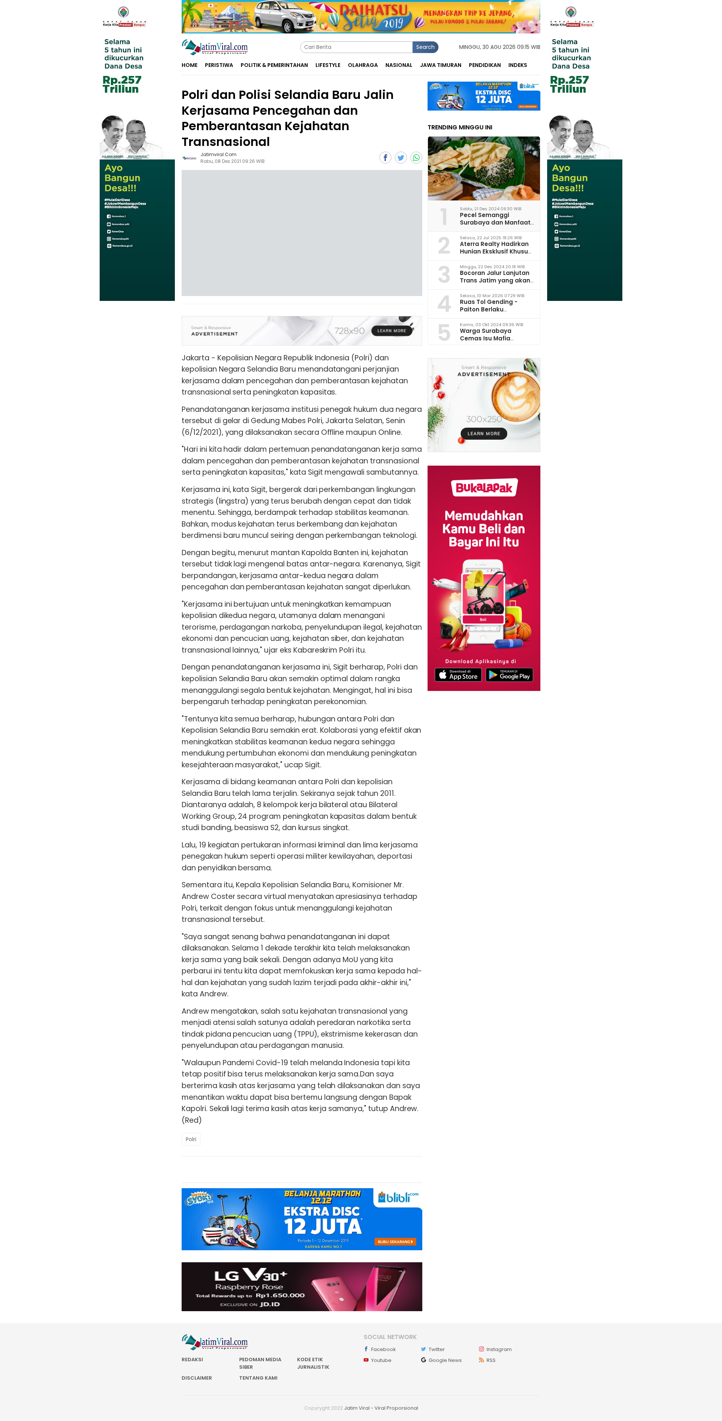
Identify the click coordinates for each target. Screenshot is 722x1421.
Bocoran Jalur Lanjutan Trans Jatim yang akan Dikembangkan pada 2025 (495, 284)
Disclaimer (197, 1378)
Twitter (437, 1349)
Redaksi (192, 1359)
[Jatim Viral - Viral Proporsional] (215, 46)
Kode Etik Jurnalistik (313, 1363)
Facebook (383, 1349)
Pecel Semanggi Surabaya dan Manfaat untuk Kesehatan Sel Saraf (495, 226)
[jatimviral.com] (189, 157)
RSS (491, 1360)
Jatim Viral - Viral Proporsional (381, 1408)
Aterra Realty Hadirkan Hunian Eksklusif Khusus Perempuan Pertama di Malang (495, 255)
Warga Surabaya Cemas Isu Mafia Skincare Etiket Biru (488, 338)
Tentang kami (258, 1378)
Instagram (499, 1349)
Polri (191, 1139)
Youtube (381, 1360)
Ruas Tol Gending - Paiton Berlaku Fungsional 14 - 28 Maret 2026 (496, 313)
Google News (445, 1360)
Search (425, 47)
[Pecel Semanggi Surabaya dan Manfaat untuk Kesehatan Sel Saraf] (484, 168)
